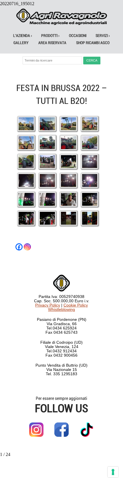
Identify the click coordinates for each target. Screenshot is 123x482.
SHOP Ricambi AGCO (93, 43)
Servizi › (103, 35)
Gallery (21, 43)
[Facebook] (19, 246)
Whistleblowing (61, 309)
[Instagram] (27, 246)
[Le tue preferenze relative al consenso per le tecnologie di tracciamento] (113, 472)
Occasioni (77, 35)
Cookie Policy (76, 305)
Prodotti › (50, 35)
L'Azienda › (22, 35)
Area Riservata (52, 43)
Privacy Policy (47, 305)
